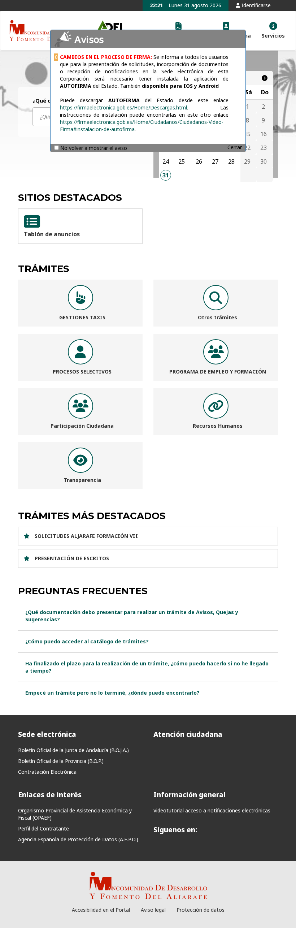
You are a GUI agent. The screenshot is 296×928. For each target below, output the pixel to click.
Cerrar (234, 147)
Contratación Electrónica (47, 771)
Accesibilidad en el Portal (101, 909)
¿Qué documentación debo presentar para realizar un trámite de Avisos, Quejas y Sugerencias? (131, 616)
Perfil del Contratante (43, 828)
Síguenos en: (175, 829)
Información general (189, 794)
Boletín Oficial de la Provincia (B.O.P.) (61, 760)
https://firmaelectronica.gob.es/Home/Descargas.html (123, 107)
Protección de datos (201, 909)
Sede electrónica (47, 734)
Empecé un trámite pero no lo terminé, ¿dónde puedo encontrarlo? (112, 692)
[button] (273, 30)
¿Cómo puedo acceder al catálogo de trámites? (87, 641)
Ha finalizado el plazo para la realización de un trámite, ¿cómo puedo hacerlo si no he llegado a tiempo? (147, 667)
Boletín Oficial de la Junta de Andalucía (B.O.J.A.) (73, 750)
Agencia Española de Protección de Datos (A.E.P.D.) (78, 839)
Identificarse (255, 5)
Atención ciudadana (187, 734)
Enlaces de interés (50, 794)
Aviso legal (153, 909)
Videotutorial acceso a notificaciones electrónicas (211, 810)
